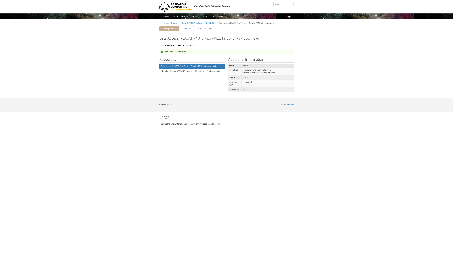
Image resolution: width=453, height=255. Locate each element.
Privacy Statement (287, 104)
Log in (289, 16)
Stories (195, 16)
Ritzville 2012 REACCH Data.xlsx (179, 45)
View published (171, 29)
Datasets (165, 16)
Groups (184, 16)
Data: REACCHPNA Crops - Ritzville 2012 (198, 23)
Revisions (187, 28)
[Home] (175, 7)
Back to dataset (205, 28)
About (175, 16)
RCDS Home (218, 16)
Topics (204, 16)
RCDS (170, 104)
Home (166, 23)
